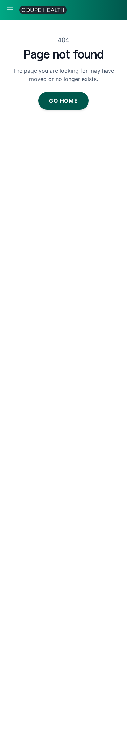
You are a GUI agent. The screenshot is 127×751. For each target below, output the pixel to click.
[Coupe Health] (41, 10)
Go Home (63, 100)
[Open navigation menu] (9, 9)
